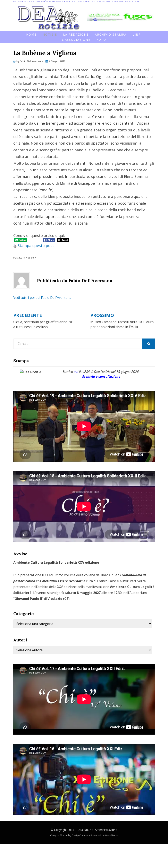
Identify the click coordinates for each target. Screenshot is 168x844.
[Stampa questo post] (15, 245)
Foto (101, 40)
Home (31, 34)
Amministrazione (106, 830)
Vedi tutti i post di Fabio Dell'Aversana (42, 297)
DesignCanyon (80, 835)
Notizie (50, 34)
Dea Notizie (85, 830)
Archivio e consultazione (101, 376)
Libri (137, 34)
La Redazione (76, 34)
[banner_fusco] (121, 16)
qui (76, 371)
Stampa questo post (36, 245)
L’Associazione (76, 40)
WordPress (111, 835)
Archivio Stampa (111, 34)
